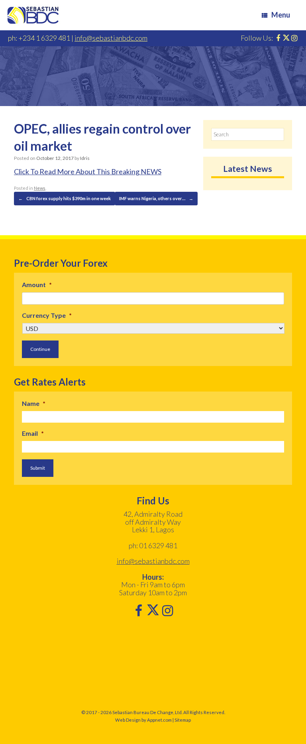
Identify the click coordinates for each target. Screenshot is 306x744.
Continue (40, 349)
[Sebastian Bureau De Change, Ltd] (33, 15)
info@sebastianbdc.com (111, 37)
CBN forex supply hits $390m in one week (64, 198)
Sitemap (183, 719)
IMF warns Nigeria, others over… (156, 198)
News (39, 188)
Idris (85, 158)
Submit (37, 468)
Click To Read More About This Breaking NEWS (87, 171)
